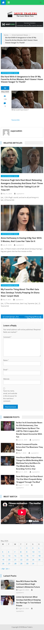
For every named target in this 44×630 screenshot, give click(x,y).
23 (27, 559)
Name (6, 360)
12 (3, 555)
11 (39, 552)
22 (21, 559)
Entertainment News (20, 35)
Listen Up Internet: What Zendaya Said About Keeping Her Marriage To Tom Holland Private (28, 601)
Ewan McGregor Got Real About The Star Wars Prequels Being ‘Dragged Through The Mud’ (29, 479)
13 (9, 555)
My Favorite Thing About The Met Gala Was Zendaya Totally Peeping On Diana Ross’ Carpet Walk (20, 292)
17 (33, 555)
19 (3, 559)
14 (15, 555)
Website (6, 379)
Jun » (8, 568)
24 (33, 559)
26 (3, 563)
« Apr (3, 568)
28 (15, 563)
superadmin (16, 130)
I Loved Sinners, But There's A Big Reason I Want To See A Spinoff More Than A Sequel (11, 316)
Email (5, 369)
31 (33, 563)
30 (27, 563)
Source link (15, 120)
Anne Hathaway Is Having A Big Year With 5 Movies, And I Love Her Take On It (21, 239)
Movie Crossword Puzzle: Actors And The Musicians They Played (29, 447)
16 (27, 555)
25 (39, 559)
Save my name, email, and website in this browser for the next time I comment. (10, 395)
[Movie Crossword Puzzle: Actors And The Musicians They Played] (7, 447)
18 (39, 555)
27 (9, 563)
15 (21, 555)
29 (21, 563)
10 (33, 552)
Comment (7, 337)
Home (6, 35)
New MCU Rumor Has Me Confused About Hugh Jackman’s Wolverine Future (28, 584)
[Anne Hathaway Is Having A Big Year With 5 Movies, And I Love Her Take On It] (22, 218)
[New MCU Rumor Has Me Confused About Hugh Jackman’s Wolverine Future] (7, 584)
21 (15, 559)
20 (9, 559)
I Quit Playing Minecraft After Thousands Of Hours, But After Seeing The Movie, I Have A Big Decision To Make (32, 316)
